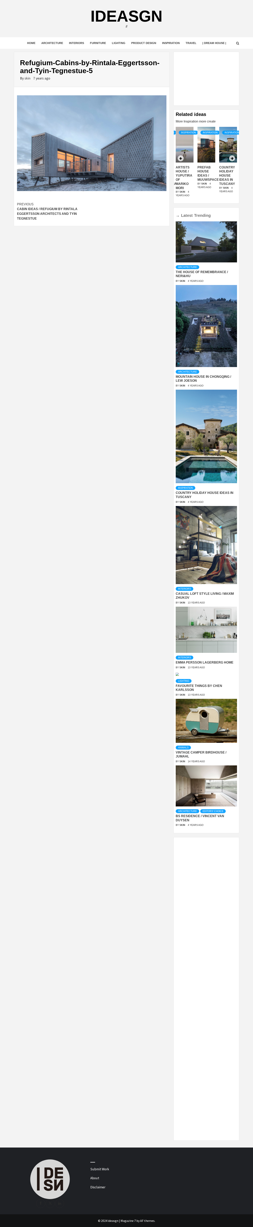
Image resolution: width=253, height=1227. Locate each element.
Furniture (98, 43)
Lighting (118, 43)
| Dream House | (214, 43)
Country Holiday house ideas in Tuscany (205, 176)
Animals (183, 747)
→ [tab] (178, 215)
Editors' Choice (213, 811)
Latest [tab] (187, 215)
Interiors (76, 43)
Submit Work (99, 1169)
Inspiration (171, 43)
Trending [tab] (202, 215)
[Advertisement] (206, 78)
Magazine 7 (128, 1221)
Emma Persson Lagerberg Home (204, 662)
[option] (206, 164)
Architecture (52, 43)
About (94, 1178)
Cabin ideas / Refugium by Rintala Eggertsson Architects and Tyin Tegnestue (47, 211)
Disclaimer (97, 1187)
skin (28, 78)
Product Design (143, 43)
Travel (191, 43)
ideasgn (126, 16)
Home (31, 43)
